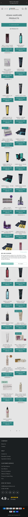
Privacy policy (23, 252)
